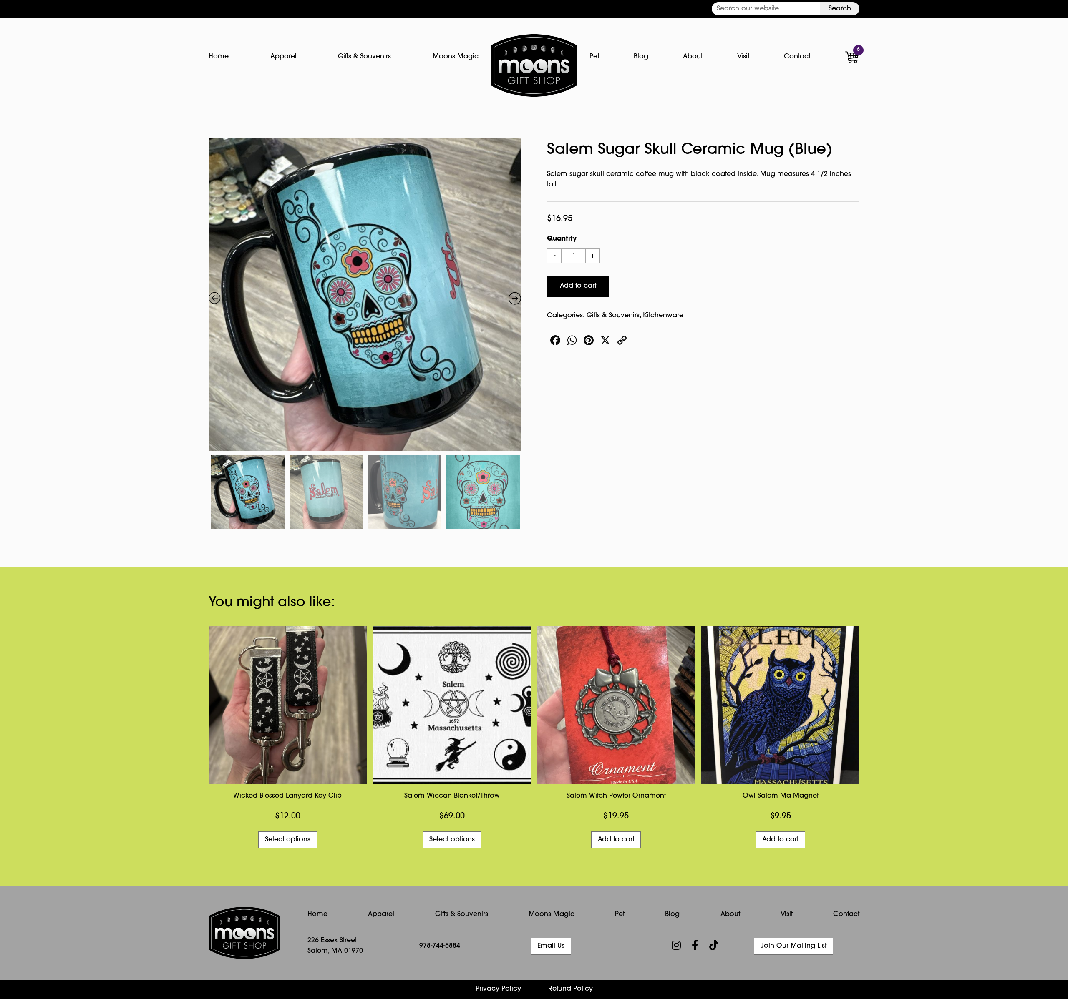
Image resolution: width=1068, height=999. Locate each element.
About (693, 56)
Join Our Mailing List (793, 946)
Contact (797, 56)
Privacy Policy (498, 989)
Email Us (550, 946)
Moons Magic (456, 56)
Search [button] (840, 8)
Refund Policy (570, 989)
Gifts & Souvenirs (364, 56)
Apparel (283, 56)
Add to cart (578, 286)
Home (219, 56)
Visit (743, 56)
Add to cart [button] (616, 839)
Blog (641, 56)
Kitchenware (663, 315)
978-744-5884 (439, 946)
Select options (287, 839)
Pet (594, 56)
